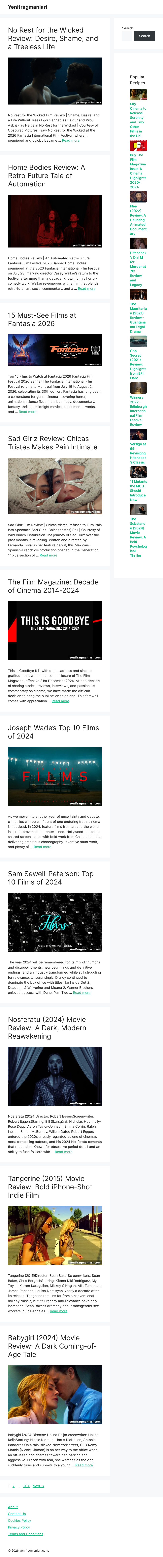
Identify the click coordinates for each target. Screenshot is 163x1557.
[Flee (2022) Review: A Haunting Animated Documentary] (138, 196)
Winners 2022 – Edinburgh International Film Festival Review (138, 411)
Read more (71, 140)
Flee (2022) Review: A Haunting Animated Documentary (138, 220)
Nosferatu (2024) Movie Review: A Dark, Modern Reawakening (47, 1027)
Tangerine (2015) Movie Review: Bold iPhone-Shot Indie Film (50, 1186)
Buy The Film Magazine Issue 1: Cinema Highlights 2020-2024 (138, 171)
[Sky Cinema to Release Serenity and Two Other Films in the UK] (138, 94)
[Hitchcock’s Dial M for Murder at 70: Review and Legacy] (138, 243)
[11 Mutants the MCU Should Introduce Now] (138, 472)
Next (38, 1486)
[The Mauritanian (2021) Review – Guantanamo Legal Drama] (138, 294)
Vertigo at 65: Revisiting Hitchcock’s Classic (138, 453)
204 (27, 1486)
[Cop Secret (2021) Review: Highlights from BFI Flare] (138, 341)
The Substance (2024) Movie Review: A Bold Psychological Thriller (138, 537)
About (13, 1507)
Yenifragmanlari (27, 7)
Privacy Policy (19, 1527)
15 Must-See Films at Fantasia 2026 (42, 319)
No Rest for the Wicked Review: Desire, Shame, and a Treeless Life (53, 38)
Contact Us (17, 1514)
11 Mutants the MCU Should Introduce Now (138, 491)
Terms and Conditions (25, 1534)
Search (127, 28)
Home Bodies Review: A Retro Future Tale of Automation (46, 175)
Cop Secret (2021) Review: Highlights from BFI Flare (138, 364)
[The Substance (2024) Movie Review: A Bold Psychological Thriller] (138, 509)
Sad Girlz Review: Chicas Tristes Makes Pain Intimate (52, 442)
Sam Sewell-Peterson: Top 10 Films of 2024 (51, 877)
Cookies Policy (19, 1520)
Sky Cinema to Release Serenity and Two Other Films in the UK (138, 120)
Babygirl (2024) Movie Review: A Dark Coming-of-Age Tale (52, 1345)
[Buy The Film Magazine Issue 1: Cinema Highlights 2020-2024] (138, 145)
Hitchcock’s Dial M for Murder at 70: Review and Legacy (138, 269)
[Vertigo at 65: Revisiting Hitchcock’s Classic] (138, 434)
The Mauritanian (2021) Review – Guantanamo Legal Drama (138, 317)
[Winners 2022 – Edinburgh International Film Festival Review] (138, 388)
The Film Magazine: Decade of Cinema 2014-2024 (53, 586)
